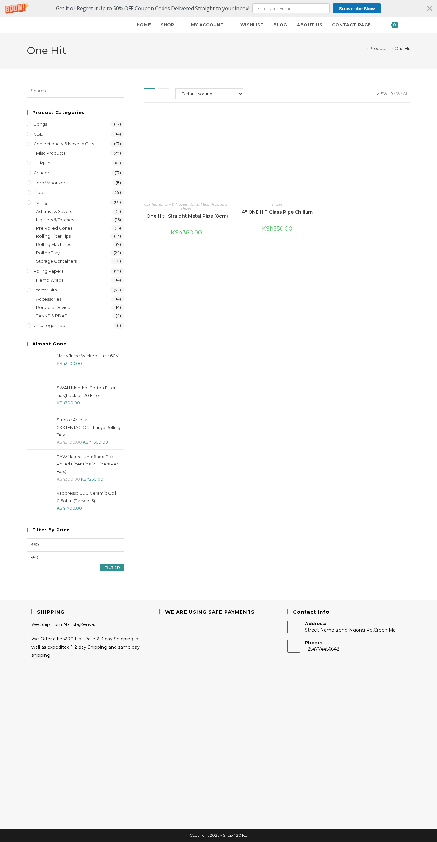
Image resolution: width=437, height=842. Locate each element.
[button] (218, 8)
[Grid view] (149, 93)
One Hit (402, 48)
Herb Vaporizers (50, 182)
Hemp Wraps (49, 279)
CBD (39, 134)
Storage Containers (56, 261)
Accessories (48, 299)
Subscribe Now (357, 8)
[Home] (361, 48)
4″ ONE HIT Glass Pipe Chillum (277, 212)
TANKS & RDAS (51, 315)
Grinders (42, 172)
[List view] (163, 93)
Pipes (186, 208)
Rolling (41, 202)
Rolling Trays (48, 252)
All (406, 93)
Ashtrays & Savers (54, 211)
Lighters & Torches (55, 219)
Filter (112, 567)
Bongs (40, 124)
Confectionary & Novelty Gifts (171, 204)
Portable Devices (54, 307)
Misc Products (214, 204)
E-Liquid (42, 162)
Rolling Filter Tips (53, 236)
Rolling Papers (48, 271)
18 (398, 93)
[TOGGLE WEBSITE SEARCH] (408, 25)
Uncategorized (49, 325)
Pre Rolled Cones (54, 228)
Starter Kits (45, 289)
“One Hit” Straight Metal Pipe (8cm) (186, 216)
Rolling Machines (53, 244)
